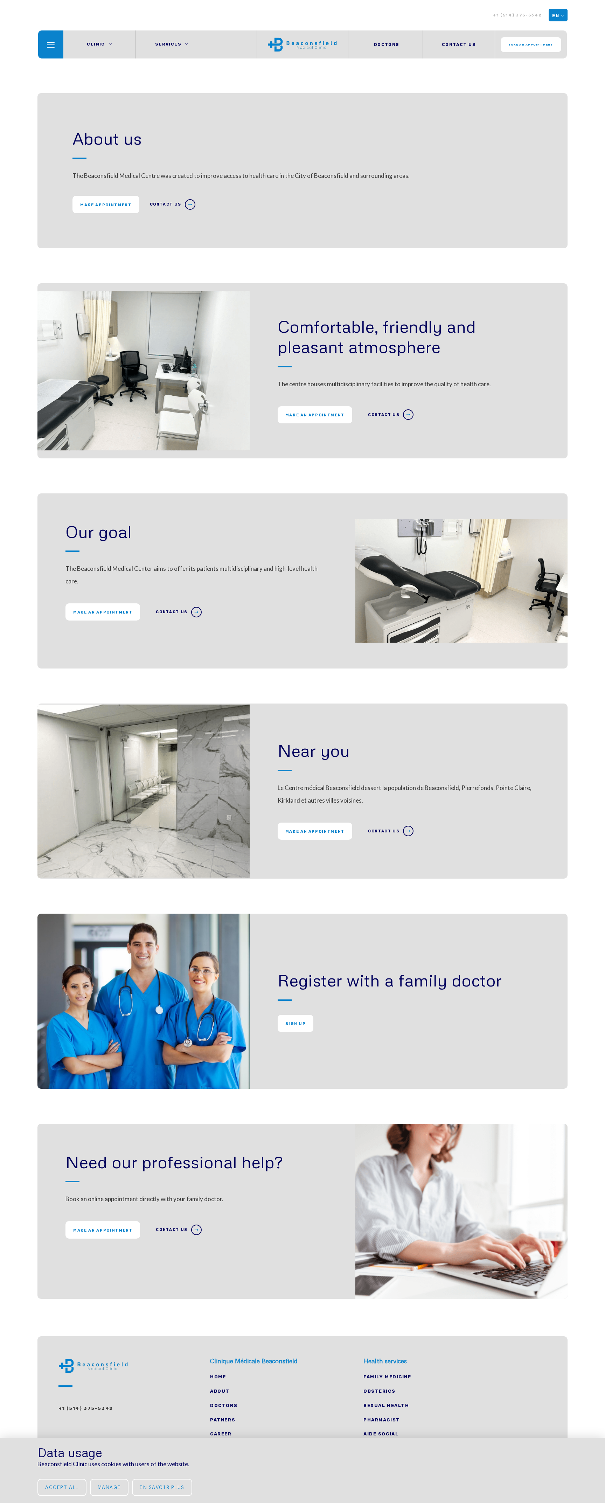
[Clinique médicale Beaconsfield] (302, 44)
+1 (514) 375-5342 (517, 15)
